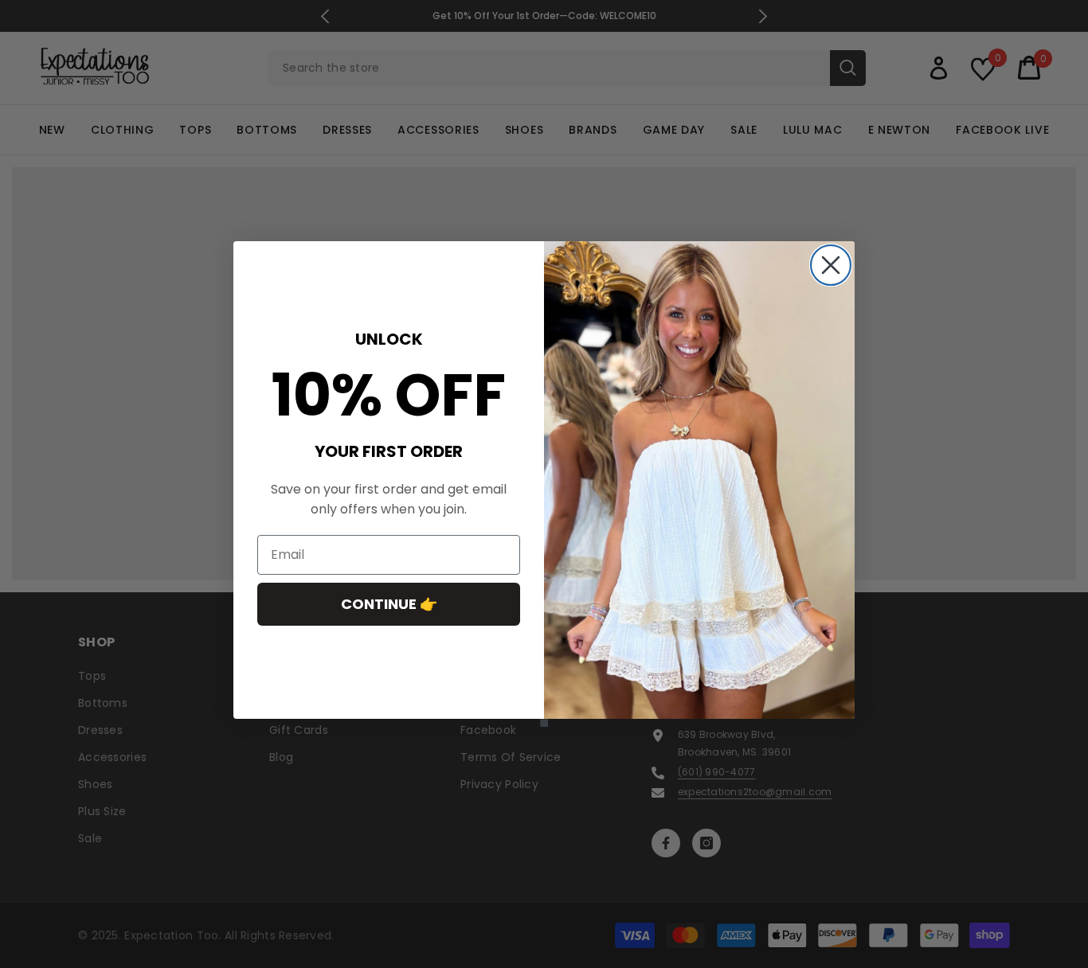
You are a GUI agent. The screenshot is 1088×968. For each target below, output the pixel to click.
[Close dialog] (831, 265)
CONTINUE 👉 (389, 604)
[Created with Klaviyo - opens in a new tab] (544, 723)
